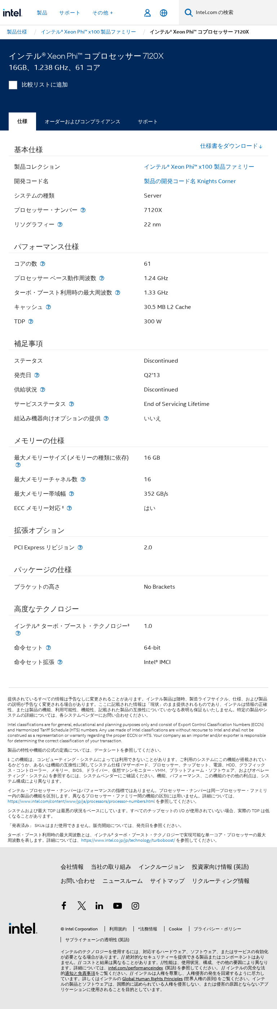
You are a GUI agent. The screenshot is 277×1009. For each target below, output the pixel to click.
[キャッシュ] (48, 307)
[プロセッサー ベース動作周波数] (102, 278)
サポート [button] (70, 12)
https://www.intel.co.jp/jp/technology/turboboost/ (128, 840)
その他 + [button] (102, 12)
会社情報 (72, 867)
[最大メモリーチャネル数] (83, 479)
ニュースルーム (122, 881)
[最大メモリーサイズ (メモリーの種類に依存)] (18, 465)
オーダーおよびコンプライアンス (82, 121)
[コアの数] (43, 264)
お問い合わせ (78, 881)
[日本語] (163, 12)
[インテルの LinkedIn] (99, 906)
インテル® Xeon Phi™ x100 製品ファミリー (199, 167)
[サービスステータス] (71, 404)
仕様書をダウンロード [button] (229, 146)
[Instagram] (135, 906)
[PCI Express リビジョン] (80, 547)
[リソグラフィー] (60, 224)
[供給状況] (43, 389)
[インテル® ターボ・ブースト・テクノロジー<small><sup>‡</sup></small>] (18, 633)
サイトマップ (167, 881)
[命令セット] (48, 648)
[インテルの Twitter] (82, 906)
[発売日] (37, 375)
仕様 (22, 121)
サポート (148, 121)
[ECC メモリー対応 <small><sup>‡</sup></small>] (69, 508)
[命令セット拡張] (60, 662)
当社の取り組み (111, 867)
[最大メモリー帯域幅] (71, 494)
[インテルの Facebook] (64, 906)
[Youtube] (117, 906)
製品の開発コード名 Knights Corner (190, 181)
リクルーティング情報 (221, 881)
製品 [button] (42, 12)
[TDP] (31, 321)
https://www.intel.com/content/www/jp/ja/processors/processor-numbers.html (81, 801)
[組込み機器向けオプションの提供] (106, 418)
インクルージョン (161, 867)
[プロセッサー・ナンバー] (83, 210)
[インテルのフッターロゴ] (23, 927)
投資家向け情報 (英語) (220, 867)
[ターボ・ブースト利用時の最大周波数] (118, 292)
